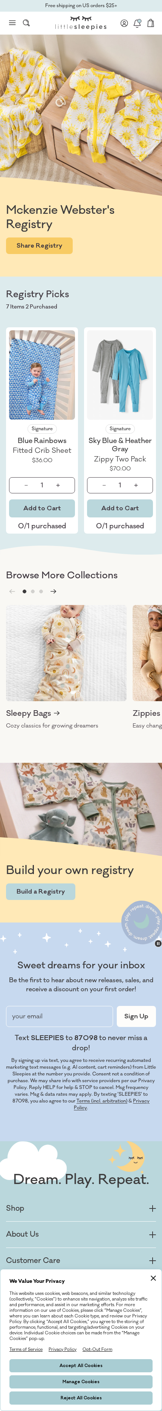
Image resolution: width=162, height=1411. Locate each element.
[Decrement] (26, 485)
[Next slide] (53, 591)
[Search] (26, 22)
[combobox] (26, 22)
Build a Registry (41, 892)
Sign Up (136, 1016)
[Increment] (58, 485)
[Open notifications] (137, 22)
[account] (124, 23)
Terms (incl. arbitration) (101, 1101)
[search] (26, 22)
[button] (24, 591)
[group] (66, 667)
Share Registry (39, 246)
